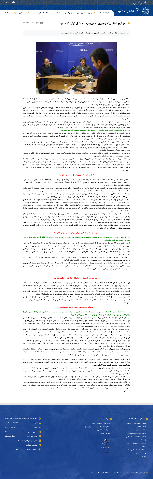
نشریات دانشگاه (141, 453)
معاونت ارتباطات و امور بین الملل (136, 436)
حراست (144, 456)
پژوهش (80, 12)
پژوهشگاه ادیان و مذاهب (138, 440)
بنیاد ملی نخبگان (105, 433)
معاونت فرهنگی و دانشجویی (137, 433)
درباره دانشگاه (104, 12)
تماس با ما (9, 12)
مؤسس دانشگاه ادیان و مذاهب (136, 423)
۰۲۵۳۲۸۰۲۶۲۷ (10, 427)
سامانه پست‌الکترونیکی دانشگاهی (26, 450)
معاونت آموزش (141, 426)
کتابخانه (143, 446)
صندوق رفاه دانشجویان (103, 430)
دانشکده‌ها (56, 12)
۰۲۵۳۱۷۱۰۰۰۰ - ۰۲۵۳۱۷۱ (13, 423)
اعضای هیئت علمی (40, 12)
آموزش (90, 12)
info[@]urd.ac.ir (11, 436)
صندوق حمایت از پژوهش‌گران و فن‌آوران (98, 426)
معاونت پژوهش (141, 430)
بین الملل (68, 12)
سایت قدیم (23, 12)
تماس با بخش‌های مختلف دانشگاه (26, 441)
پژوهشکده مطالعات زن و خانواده (136, 443)
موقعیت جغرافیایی (31, 445)
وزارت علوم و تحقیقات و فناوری (101, 423)
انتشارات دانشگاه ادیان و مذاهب (136, 450)
